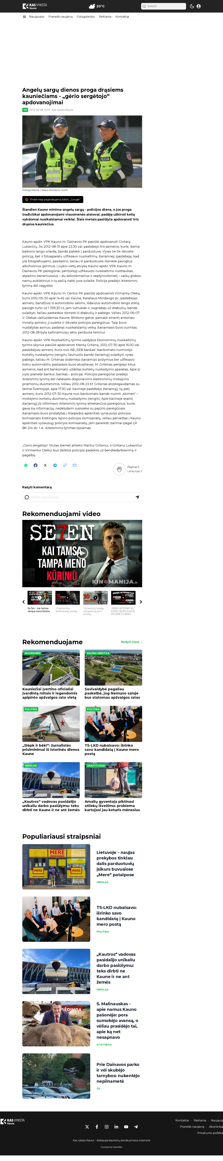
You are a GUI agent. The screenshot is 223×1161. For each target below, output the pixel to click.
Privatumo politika (210, 1133)
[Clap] (119, 469)
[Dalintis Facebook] (35, 465)
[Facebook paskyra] (97, 1127)
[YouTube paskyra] (126, 1127)
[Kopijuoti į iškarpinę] (64, 465)
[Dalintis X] (45, 465)
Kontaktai (122, 16)
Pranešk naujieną (60, 16)
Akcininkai (216, 1126)
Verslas (31, 765)
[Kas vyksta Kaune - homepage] (38, 6)
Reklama (105, 16)
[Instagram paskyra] (107, 1127)
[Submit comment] (137, 497)
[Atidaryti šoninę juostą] (24, 17)
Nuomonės (33, 653)
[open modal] (199, 6)
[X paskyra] (87, 1127)
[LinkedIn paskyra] (116, 1127)
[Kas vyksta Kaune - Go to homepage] (15, 1121)
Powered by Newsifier (111, 1147)
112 (25, 109)
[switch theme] (192, 6)
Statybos (104, 1044)
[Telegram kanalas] (136, 1127)
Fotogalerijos (86, 16)
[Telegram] (55, 465)
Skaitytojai (96, 765)
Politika (31, 709)
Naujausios (36, 16)
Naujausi (217, 1120)
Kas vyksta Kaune (62, 109)
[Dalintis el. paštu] (74, 465)
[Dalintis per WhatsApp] (25, 465)
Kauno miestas (98, 653)
